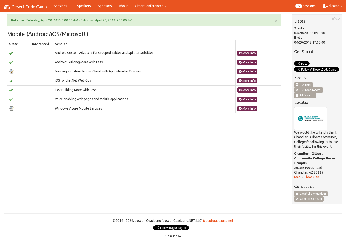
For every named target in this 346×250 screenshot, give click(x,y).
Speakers (84, 6)
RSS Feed (304, 84)
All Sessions (306, 95)
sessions (306, 6)
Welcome (333, 6)
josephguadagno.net (218, 220)
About (123, 6)
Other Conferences (149, 6)
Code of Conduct (310, 198)
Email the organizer (312, 193)
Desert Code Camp (29, 6)
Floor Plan (312, 177)
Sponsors (105, 6)
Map (297, 177)
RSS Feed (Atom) (310, 89)
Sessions (61, 6)
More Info (249, 53)
